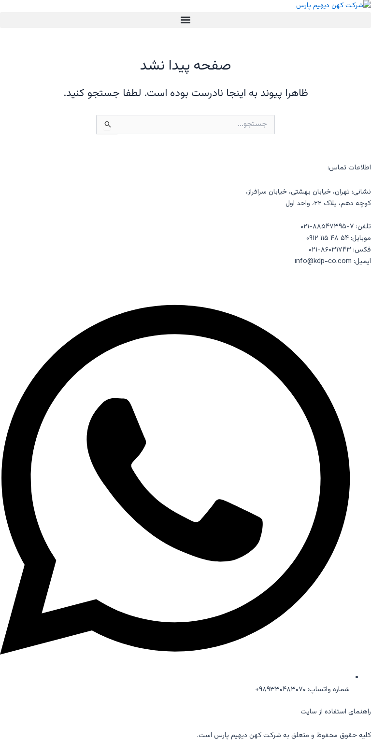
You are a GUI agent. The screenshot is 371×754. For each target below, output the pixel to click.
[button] (185, 20)
